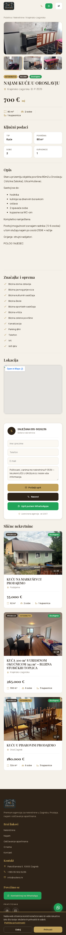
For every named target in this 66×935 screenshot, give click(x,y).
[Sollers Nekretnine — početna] (9, 6)
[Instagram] (7, 910)
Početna (8, 17)
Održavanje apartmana (16, 841)
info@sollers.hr (15, 877)
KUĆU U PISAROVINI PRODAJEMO (31, 745)
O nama (8, 846)
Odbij (18, 929)
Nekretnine (19, 17)
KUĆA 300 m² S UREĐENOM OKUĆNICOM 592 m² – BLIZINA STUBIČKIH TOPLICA (29, 664)
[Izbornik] (58, 5)
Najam (7, 835)
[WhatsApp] (58, 907)
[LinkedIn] (15, 910)
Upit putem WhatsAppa (35, 506)
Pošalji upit (34, 487)
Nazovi (35, 496)
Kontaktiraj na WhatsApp (24, 895)
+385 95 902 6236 (17, 872)
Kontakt (8, 852)
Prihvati (48, 929)
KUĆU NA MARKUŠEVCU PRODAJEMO (24, 581)
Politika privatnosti (14, 922)
